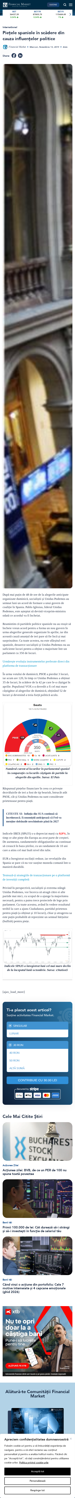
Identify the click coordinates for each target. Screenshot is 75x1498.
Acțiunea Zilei (10, 1165)
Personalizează (37, 1481)
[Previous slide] (5, 14)
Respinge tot (37, 1490)
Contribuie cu (37, 1080)
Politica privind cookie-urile (33, 1462)
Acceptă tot (37, 1471)
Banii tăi (7, 1222)
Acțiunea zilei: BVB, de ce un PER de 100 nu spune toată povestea (34, 1172)
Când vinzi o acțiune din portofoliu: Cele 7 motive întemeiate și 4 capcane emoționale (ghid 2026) (34, 1288)
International (10, 27)
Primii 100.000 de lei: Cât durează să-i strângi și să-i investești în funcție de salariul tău (36, 1229)
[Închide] (71, 1439)
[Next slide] (70, 14)
